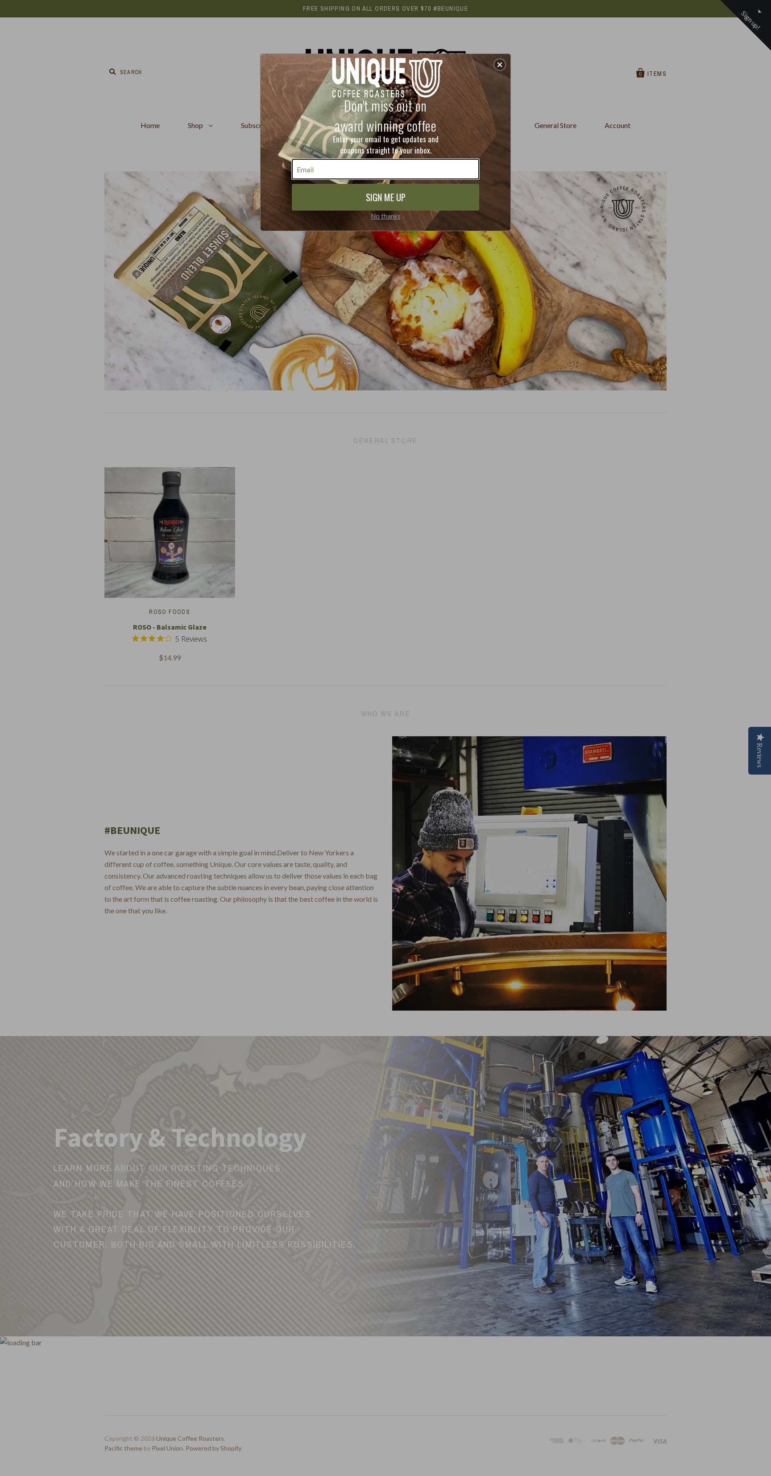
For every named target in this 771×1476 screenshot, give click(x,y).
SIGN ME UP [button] (386, 197)
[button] (499, 64)
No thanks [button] (386, 216)
